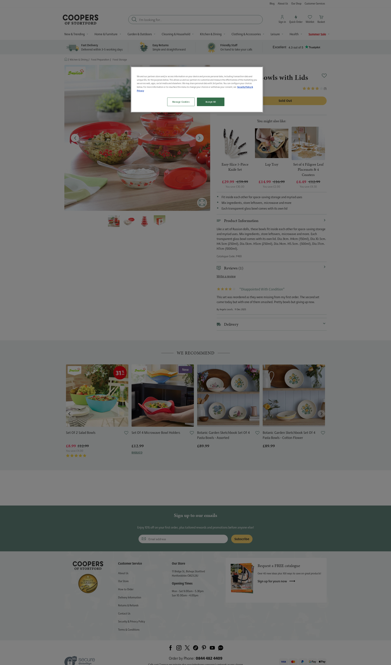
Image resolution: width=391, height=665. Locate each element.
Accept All (210, 101)
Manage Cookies (181, 101)
